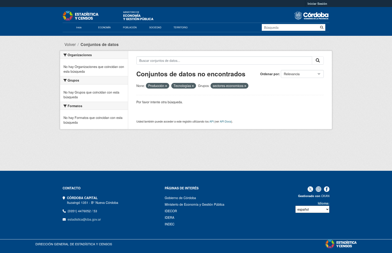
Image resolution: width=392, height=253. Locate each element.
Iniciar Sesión (317, 3)
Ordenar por (269, 74)
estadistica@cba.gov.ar (84, 219)
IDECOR (171, 211)
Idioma (323, 203)
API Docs (225, 121)
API (211, 121)
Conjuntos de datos (100, 44)
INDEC (169, 224)
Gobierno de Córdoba (180, 197)
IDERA (169, 217)
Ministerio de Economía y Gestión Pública (194, 204)
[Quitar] (166, 86)
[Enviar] (322, 27)
